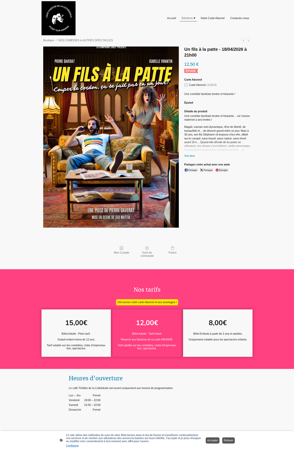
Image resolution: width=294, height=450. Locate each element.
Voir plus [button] (189, 155)
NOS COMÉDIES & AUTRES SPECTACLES (85, 40)
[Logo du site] (59, 18)
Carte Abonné (202, 84)
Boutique (48, 40)
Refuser (228, 440)
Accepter (212, 440)
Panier (173, 252)
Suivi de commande (147, 254)
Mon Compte (121, 252)
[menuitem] (243, 40)
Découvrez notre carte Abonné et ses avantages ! (147, 302)
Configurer (72, 445)
